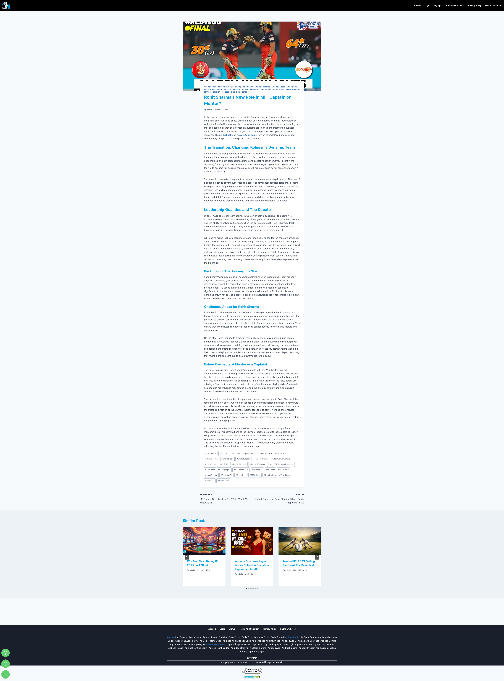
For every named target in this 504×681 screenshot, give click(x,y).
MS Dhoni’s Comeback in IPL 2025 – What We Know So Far (224, 498)
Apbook (417, 5)
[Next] (317, 556)
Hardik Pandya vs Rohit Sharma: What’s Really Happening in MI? (279, 498)
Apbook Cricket (240, 89)
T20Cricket (255, 475)
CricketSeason (243, 459)
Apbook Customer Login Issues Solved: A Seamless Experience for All (252, 565)
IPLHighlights (224, 470)
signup (437, 5)
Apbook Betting (224, 89)
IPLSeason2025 (241, 470)
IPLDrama (210, 470)
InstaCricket (211, 464)
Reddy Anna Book (246, 135)
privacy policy (474, 5)
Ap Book (236, 87)
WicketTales (223, 481)
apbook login (249, 453)
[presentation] (204, 541)
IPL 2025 (225, 92)
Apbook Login (277, 89)
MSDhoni (270, 470)
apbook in (265, 89)
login (427, 5)
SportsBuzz (241, 475)
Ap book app (247, 87)
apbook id (254, 89)
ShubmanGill (226, 475)
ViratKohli (209, 481)
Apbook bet (209, 89)
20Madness (210, 453)
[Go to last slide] (187, 556)
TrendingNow (270, 475)
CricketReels (227, 459)
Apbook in (235, 453)
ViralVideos (284, 475)
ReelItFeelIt (283, 470)
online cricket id (493, 5)
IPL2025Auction (239, 464)
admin (209, 110)
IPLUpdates (256, 470)
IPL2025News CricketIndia (281, 464)
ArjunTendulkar (265, 453)
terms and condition (454, 5)
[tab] (246, 588)
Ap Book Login (278, 87)
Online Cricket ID (239, 92)
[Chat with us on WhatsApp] (5, 653)
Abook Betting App (222, 87)
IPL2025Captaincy (258, 464)
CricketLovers (211, 459)
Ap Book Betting (262, 87)
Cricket (216, 92)
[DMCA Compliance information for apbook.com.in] (252, 671)
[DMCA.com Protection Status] (252, 677)
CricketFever (281, 453)
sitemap (252, 658)
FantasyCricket (260, 459)
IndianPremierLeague (280, 459)
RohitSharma (211, 475)
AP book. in (292, 87)
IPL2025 (224, 464)
